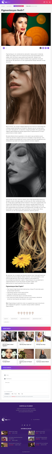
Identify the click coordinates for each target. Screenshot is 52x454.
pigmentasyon (14, 318)
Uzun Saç (37, 444)
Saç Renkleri (9, 6)
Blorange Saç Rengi (40, 344)
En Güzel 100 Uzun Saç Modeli (42, 443)
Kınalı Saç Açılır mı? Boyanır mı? (25, 362)
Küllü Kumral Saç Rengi (40, 431)
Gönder (7, 393)
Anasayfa (3, 6)
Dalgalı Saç (38, 438)
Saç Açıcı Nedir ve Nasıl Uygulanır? (8, 345)
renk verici (6, 322)
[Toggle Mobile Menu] (50, 2)
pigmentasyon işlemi (25, 318)
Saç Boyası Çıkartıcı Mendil (42, 361)
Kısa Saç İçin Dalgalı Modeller (41, 437)
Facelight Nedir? (6, 361)
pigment (6, 318)
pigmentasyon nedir (37, 318)
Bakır (10, 440)
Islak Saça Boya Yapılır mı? (25, 344)
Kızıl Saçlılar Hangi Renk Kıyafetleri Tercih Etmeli (15, 438)
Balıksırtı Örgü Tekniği (13, 431)
